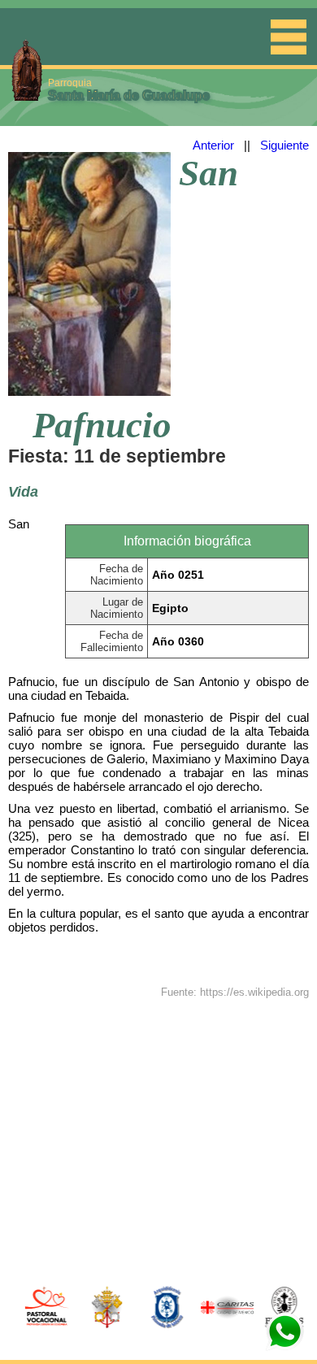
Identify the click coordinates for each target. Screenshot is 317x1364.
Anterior (213, 145)
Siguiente (284, 145)
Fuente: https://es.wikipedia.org (235, 992)
